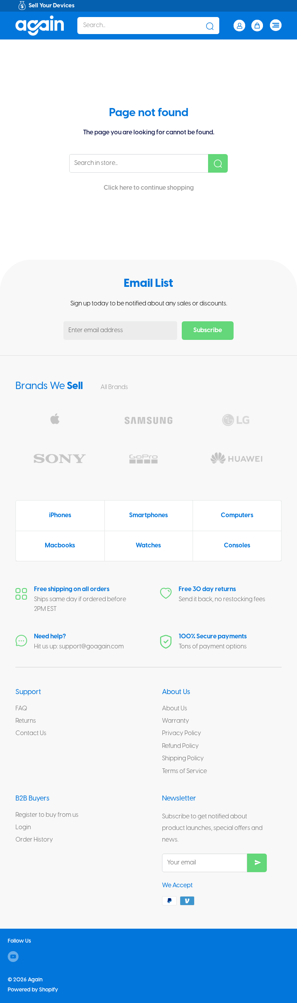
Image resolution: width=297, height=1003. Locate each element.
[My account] (239, 25)
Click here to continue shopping (149, 188)
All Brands (115, 387)
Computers (237, 515)
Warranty (175, 721)
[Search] (209, 25)
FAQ (21, 708)
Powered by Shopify (33, 990)
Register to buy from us (47, 815)
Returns (25, 721)
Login (23, 827)
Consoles (237, 545)
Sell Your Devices (52, 6)
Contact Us (30, 733)
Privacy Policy (181, 733)
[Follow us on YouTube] (13, 956)
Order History (34, 840)
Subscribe (207, 330)
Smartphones (148, 515)
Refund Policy (180, 746)
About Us (174, 708)
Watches (148, 545)
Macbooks (60, 545)
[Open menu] (276, 25)
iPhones (60, 515)
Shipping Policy (183, 758)
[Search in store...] (218, 163)
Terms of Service (184, 771)
